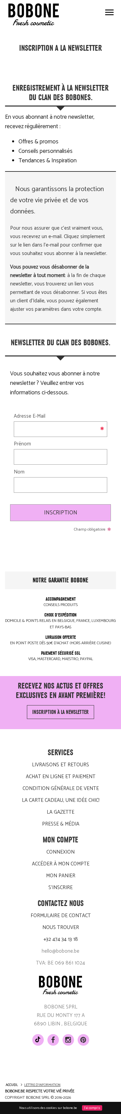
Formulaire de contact (61, 915)
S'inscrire (60, 887)
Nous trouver (60, 927)
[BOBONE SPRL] (33, 14)
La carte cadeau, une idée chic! (60, 800)
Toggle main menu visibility (109, 12)
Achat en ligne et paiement (60, 776)
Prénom (22, 444)
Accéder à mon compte (60, 864)
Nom (19, 472)
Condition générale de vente (61, 788)
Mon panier (60, 876)
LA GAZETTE (60, 812)
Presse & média (60, 824)
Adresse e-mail (29, 416)
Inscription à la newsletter (60, 712)
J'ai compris (92, 1108)
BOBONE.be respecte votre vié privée (39, 1091)
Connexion (60, 852)
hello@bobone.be (60, 951)
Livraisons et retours (60, 765)
